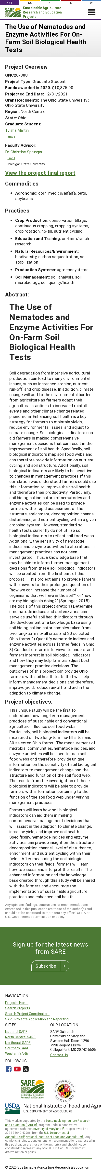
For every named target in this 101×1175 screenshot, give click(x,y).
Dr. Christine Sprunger (23, 152)
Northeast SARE (18, 1042)
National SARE (16, 1031)
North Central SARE (20, 1037)
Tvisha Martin (17, 130)
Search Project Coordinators (27, 1013)
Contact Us (59, 1055)
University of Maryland (46, 1129)
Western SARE (16, 1053)
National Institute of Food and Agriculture (53, 1137)
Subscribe (46, 966)
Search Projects (17, 1008)
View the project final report (40, 172)
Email (11, 136)
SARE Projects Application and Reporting (37, 1019)
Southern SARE (17, 1048)
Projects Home (16, 1002)
